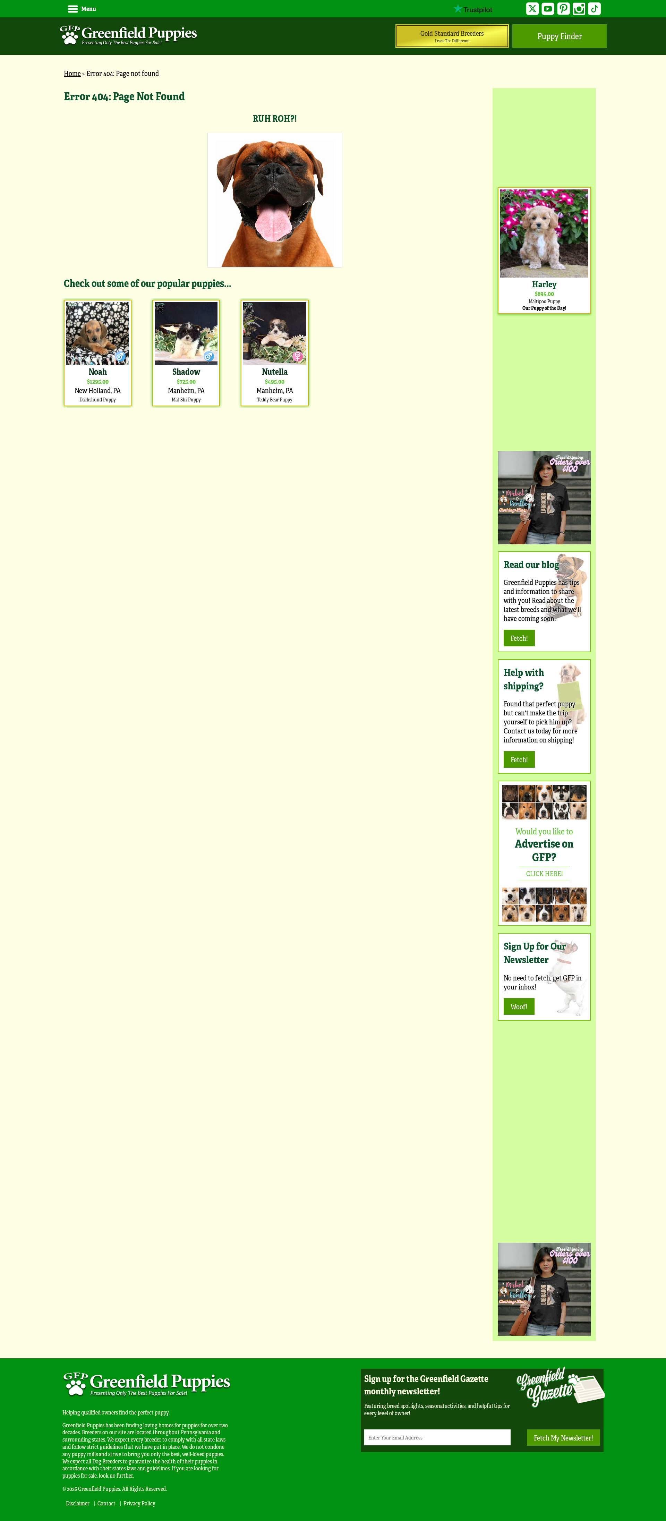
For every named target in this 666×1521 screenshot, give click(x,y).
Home (72, 73)
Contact (106, 1503)
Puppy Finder (559, 36)
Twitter (532, 8)
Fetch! (519, 638)
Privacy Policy (139, 1503)
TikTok (594, 8)
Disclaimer (77, 1503)
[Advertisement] (544, 136)
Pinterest (563, 8)
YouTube (547, 8)
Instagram (579, 8)
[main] (275, 248)
